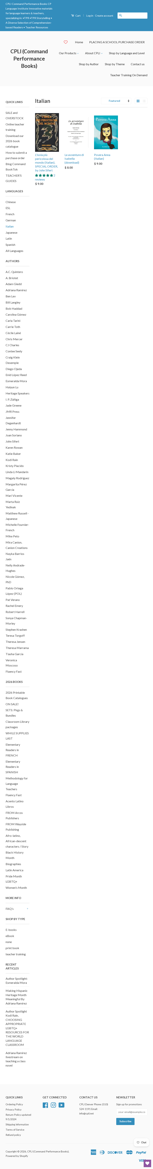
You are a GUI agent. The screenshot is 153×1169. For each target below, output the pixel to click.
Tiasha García (14, 654)
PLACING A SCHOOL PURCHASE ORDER (117, 42)
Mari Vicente (14, 495)
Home (79, 42)
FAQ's (10, 908)
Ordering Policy (14, 1104)
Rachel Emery (14, 605)
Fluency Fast (14, 671)
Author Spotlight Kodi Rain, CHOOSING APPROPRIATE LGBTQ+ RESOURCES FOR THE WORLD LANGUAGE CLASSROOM (17, 1028)
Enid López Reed (16, 375)
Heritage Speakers (17, 393)
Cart (78, 15)
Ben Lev (11, 296)
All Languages (14, 250)
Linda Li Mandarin (17, 472)
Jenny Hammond (16, 429)
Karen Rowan (14, 447)
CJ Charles (12, 345)
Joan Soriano (14, 435)
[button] (44, 175)
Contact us (138, 64)
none (9, 942)
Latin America (14, 870)
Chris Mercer (14, 339)
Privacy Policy (13, 1109)
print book (12, 948)
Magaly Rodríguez (17, 478)
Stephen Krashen (16, 629)
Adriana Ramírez (16, 290)
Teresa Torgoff (15, 635)
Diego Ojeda (14, 369)
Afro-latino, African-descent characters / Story (17, 841)
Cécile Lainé (13, 333)
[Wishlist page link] (66, 42)
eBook (10, 936)
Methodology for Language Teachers (17, 783)
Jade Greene (13, 405)
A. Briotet (12, 278)
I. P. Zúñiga (12, 399)
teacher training (16, 954)
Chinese (11, 202)
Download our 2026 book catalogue (15, 141)
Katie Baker (13, 453)
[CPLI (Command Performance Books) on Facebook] (45, 1104)
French (10, 214)
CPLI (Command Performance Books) (29, 58)
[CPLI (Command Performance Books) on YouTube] (62, 1104)
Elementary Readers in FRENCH (13, 750)
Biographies (13, 864)
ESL (8, 208)
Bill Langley (13, 302)
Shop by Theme (115, 64)
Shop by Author (89, 64)
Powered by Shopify (17, 1155)
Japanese (11, 232)
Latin (9, 238)
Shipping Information (17, 1124)
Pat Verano (13, 599)
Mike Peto (12, 536)
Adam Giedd (14, 284)
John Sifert (12, 441)
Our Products (68, 53)
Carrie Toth (13, 326)
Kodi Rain (12, 460)
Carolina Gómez (16, 314)
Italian (10, 226)
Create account (104, 15)
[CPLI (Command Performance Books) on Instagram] (53, 1104)
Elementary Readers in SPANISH (13, 767)
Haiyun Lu (12, 387)
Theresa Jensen (15, 641)
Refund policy (13, 1134)
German (11, 220)
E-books (11, 929)
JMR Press (12, 411)
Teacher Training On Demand (128, 75)
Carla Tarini (13, 320)
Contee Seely (14, 351)
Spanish (10, 244)
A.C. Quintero (14, 272)
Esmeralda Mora (16, 381)
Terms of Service (15, 1129)
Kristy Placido (15, 465)
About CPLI (93, 53)
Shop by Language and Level (127, 53)
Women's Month (16, 887)
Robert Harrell (15, 612)
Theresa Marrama (17, 648)
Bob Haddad (14, 308)
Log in (89, 15)
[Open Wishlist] (147, 1163)
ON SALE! (12, 704)
